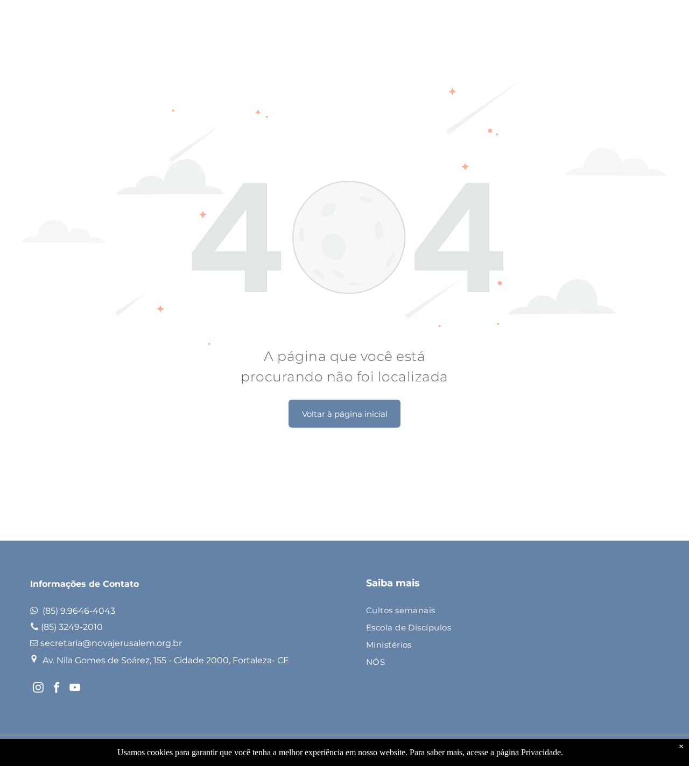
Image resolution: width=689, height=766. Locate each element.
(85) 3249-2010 (72, 627)
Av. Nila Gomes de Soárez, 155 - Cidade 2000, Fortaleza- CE (166, 660)
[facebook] (56, 688)
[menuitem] (508, 611)
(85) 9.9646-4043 (79, 611)
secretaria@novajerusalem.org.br (111, 643)
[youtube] (75, 688)
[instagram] (38, 688)
